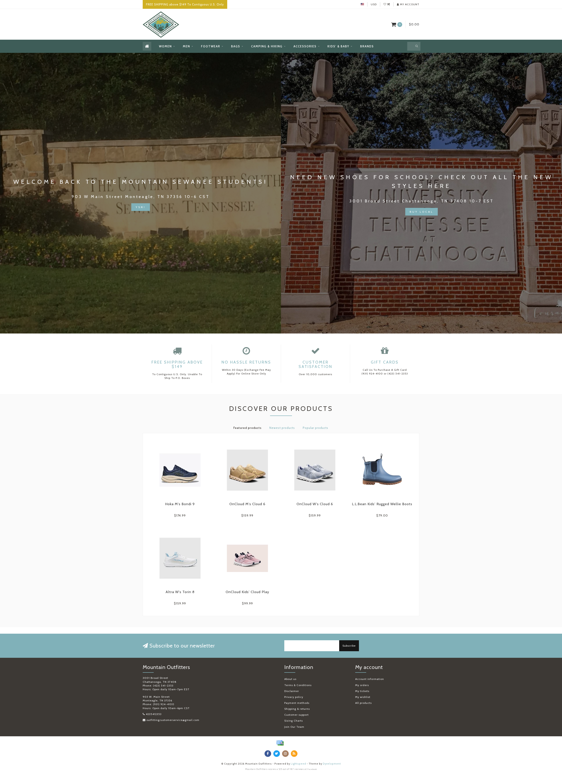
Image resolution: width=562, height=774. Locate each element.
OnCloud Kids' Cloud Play (247, 592)
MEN (186, 46)
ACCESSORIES (305, 46)
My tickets (362, 691)
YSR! (141, 207)
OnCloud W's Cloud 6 (315, 504)
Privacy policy (293, 697)
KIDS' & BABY (338, 46)
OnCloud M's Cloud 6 (247, 504)
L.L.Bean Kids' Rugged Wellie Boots (382, 504)
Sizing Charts (293, 720)
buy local (421, 211)
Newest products (282, 428)
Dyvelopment (332, 763)
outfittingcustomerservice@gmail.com (172, 720)
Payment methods (296, 702)
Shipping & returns (297, 708)
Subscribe (349, 645)
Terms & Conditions (298, 685)
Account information (369, 679)
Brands (367, 46)
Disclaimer (291, 691)
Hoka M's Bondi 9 (180, 504)
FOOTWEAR (210, 46)
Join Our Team (294, 726)
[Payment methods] (279, 743)
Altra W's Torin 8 (180, 592)
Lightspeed (298, 763)
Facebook (312, 769)
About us (290, 679)
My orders (362, 685)
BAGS (235, 46)
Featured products (247, 428)
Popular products (315, 428)
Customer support (296, 714)
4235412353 (154, 714)
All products (363, 702)
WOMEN (165, 46)
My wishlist (362, 697)
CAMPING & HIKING (267, 46)
